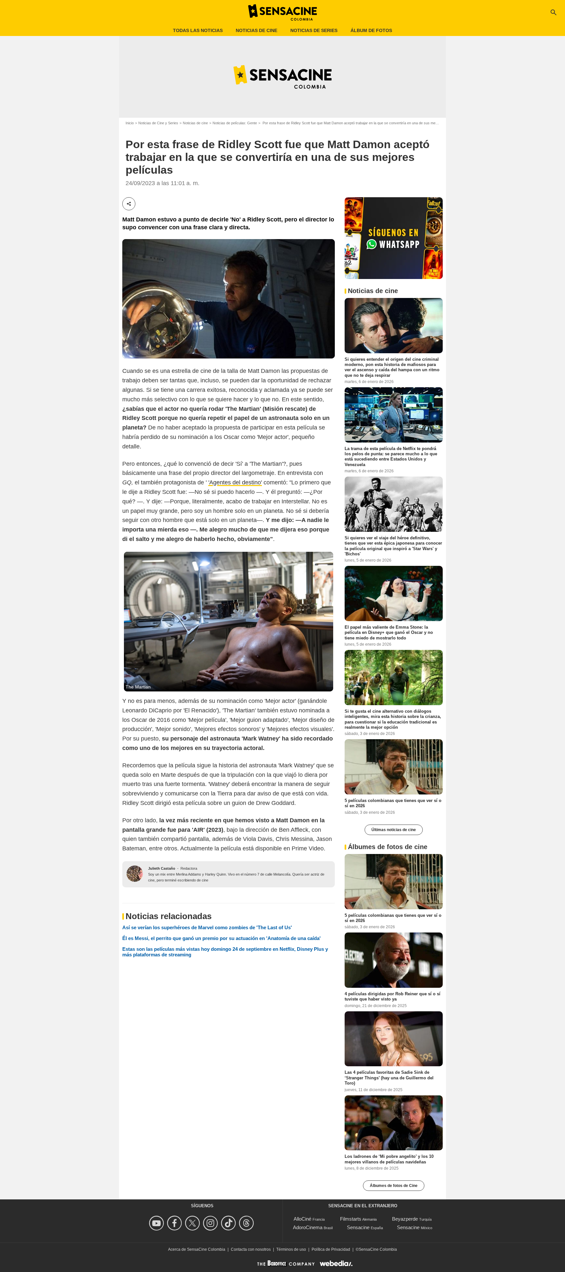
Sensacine (358, 1227)
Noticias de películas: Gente (235, 123)
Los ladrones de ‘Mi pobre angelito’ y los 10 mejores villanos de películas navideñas (389, 1159)
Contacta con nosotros (251, 1249)
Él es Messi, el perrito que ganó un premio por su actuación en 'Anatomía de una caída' (221, 938)
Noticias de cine (256, 30)
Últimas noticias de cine (393, 830)
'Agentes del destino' (235, 482)
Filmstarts (350, 1219)
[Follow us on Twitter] (193, 1223)
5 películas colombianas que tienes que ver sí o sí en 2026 (393, 803)
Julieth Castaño (161, 868)
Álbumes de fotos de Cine (394, 1185)
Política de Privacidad (331, 1249)
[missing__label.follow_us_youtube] (157, 1223)
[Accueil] (282, 12)
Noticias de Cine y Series (158, 123)
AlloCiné (302, 1219)
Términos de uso (291, 1249)
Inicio (130, 123)
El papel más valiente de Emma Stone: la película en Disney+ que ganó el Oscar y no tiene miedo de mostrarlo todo (389, 632)
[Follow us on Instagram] (211, 1223)
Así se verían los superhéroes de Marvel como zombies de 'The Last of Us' (207, 927)
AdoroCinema (307, 1227)
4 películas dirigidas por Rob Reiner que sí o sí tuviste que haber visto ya (392, 996)
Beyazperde (405, 1219)
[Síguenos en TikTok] (229, 1223)
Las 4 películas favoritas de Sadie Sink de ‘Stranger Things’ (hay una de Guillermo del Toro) (389, 1078)
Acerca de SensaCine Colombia (196, 1249)
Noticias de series (313, 30)
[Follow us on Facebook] (175, 1223)
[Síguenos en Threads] (247, 1223)
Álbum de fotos (371, 30)
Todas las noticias (198, 30)
